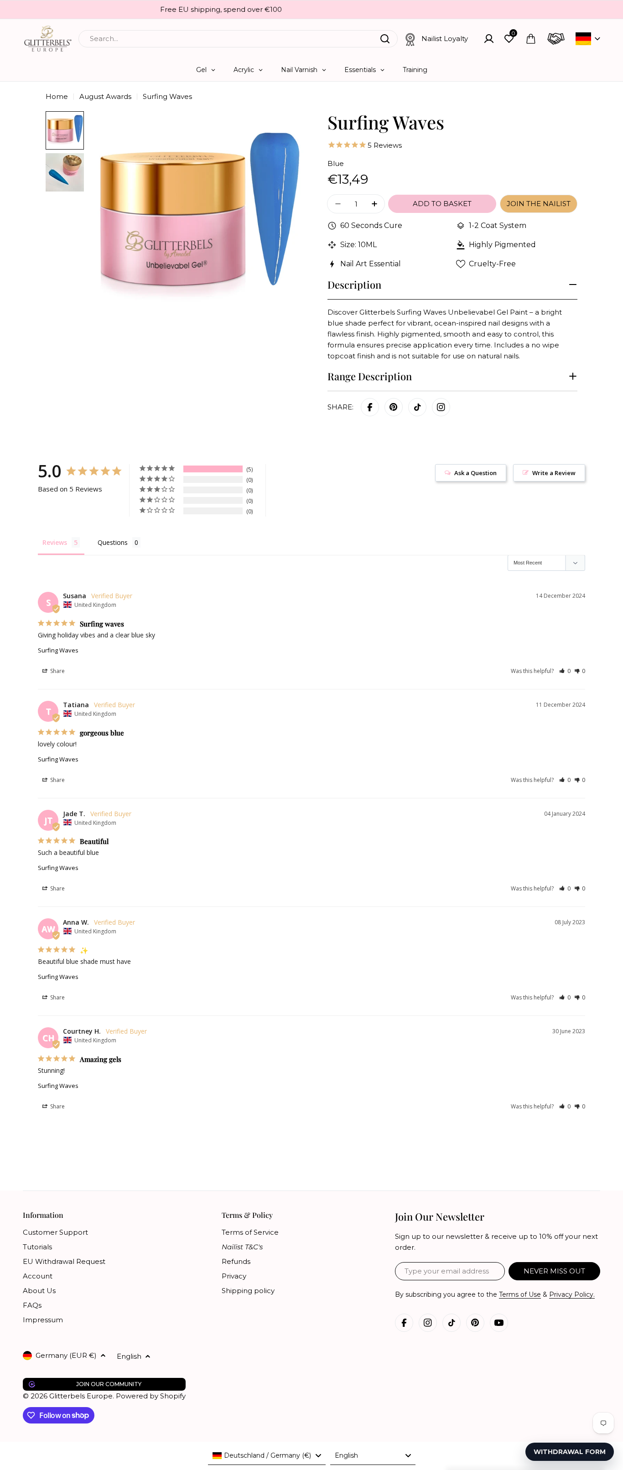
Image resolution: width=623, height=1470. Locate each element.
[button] (565, 671)
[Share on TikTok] (417, 407)
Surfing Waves (58, 650)
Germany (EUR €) (66, 1355)
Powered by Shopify (151, 1396)
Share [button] (57, 671)
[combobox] (238, 38)
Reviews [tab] (54, 542)
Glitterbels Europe (81, 1396)
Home (57, 96)
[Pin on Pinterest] (393, 407)
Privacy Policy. (572, 1294)
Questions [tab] (113, 542)
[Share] (441, 407)
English (129, 1356)
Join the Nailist (539, 203)
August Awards (105, 96)
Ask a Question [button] (475, 473)
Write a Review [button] (554, 473)
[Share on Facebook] (370, 407)
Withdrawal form (570, 1452)
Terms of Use (520, 1294)
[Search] (384, 38)
